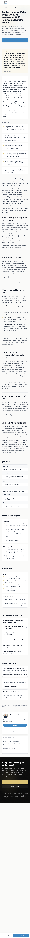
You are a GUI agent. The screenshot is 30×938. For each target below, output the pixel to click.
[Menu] (27, 2)
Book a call (15, 725)
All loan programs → (8, 751)
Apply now (15, 728)
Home (3, 7)
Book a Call (21, 935)
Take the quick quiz (15, 786)
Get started (14, 40)
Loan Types (9, 7)
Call (8, 935)
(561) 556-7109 (15, 732)
